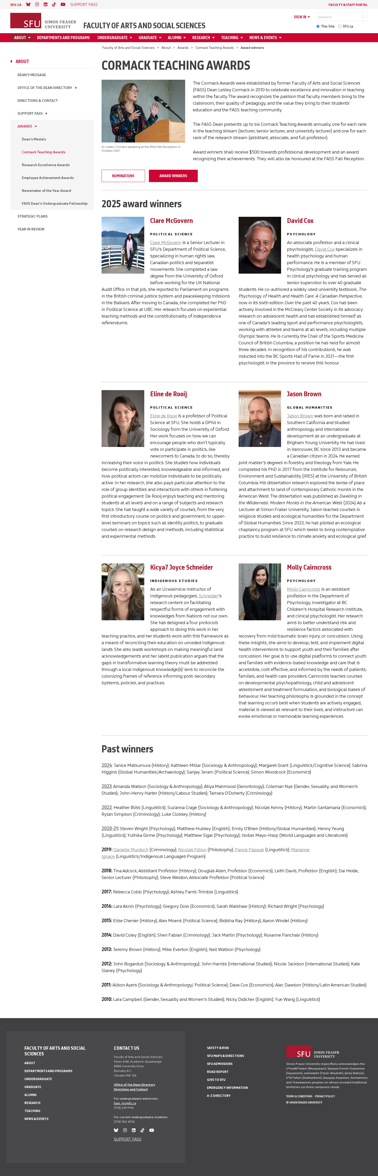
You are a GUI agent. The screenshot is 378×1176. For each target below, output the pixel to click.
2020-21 (110, 828)
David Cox (325, 249)
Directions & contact (37, 100)
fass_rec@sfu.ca (125, 1103)
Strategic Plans (32, 216)
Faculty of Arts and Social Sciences (144, 25)
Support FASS (30, 113)
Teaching (229, 37)
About (20, 37)
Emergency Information (227, 1087)
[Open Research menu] (214, 37)
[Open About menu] (30, 37)
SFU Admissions (219, 1064)
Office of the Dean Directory (44, 88)
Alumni (174, 37)
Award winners (173, 176)
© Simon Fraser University (304, 1102)
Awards (183, 48)
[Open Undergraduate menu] (132, 37)
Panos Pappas (249, 849)
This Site (328, 26)
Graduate (148, 37)
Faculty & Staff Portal (348, 5)
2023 (107, 786)
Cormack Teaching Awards (214, 48)
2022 (107, 807)
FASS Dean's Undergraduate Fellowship (54, 203)
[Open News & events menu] (281, 37)
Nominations (123, 176)
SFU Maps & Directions (225, 1056)
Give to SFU (216, 1080)
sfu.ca (15, 5)
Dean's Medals (34, 139)
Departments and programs (63, 37)
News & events (263, 37)
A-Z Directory (219, 1095)
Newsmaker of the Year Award (46, 190)
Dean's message (31, 75)
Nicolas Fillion (192, 849)
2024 (107, 765)
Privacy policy (325, 1096)
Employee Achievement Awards (48, 178)
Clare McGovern (165, 242)
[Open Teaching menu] (242, 37)
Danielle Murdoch (130, 849)
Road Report (218, 1072)
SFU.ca (348, 26)
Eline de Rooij (163, 416)
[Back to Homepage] (43, 21)
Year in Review (30, 229)
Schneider (208, 596)
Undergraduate (112, 37)
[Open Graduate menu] (161, 37)
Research (201, 37)
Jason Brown (300, 416)
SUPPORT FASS (84, 4)
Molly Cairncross (303, 589)
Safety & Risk (218, 1048)
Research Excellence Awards (46, 165)
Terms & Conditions (299, 1096)
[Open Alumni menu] (185, 37)
